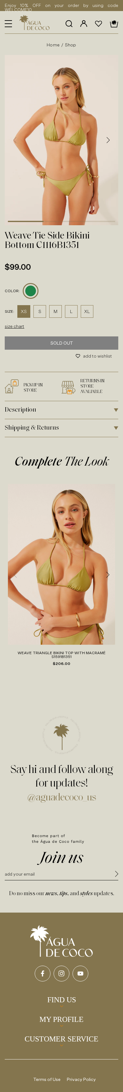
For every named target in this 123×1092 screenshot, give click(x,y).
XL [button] (87, 311)
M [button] (55, 311)
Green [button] (30, 290)
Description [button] (20, 410)
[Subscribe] (116, 875)
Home (53, 44)
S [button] (39, 311)
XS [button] (24, 311)
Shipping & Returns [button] (32, 428)
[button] (8, 23)
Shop (70, 44)
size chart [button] (14, 326)
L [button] (71, 311)
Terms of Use (47, 1079)
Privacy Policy (81, 1079)
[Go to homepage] (61, 941)
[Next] (108, 140)
